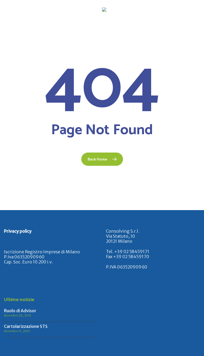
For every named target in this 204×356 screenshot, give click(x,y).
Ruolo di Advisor (20, 310)
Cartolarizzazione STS (26, 326)
